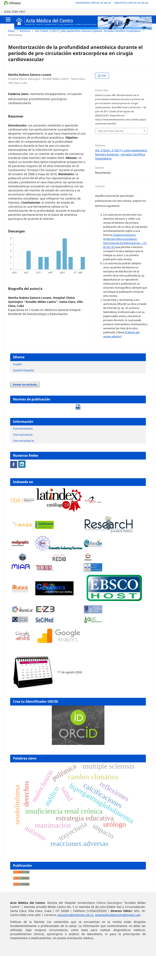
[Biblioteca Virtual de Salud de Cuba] (20, 623)
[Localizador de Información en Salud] (93, 612)
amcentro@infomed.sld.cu (75, 915)
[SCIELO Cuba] (93, 503)
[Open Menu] (8, 19)
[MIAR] (21, 570)
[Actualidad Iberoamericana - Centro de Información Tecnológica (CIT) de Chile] (44, 528)
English (17, 364)
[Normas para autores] (78, 406)
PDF (103, 76)
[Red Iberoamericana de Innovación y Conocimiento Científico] (58, 557)
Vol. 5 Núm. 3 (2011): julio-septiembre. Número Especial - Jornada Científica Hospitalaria (87, 31)
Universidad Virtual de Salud (93, 2)
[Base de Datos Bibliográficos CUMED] (93, 623)
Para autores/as (22, 434)
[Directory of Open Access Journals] (22, 501)
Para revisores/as (23, 440)
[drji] (93, 570)
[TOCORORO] (44, 570)
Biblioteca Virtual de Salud (131, 2)
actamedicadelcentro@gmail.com (118, 915)
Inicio (11, 31)
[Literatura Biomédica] (20, 546)
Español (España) (23, 370)
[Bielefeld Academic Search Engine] (22, 528)
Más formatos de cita (110, 131)
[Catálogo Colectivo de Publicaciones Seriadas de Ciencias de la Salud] (44, 623)
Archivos (25, 31)
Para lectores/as (23, 428)
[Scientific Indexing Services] (58, 549)
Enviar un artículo (25, 384)
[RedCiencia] (93, 546)
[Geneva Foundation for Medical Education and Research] (22, 557)
